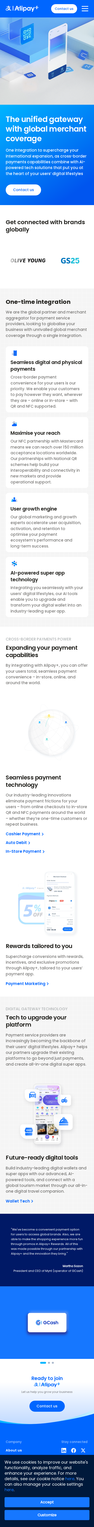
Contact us (64, 8)
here (69, 1479)
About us (14, 1450)
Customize (47, 1515)
